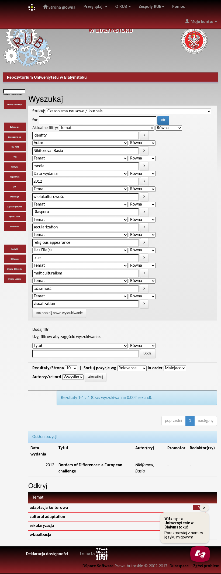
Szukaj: (38, 111)
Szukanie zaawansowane (13, 94)
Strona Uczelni (14, 279)
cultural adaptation (47, 517)
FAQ (14, 157)
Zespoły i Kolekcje (14, 105)
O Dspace (15, 259)
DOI (14, 187)
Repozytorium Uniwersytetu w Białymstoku (47, 77)
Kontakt (14, 249)
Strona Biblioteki (14, 269)
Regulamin (14, 177)
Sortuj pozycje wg (100, 368)
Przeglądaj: (94, 7)
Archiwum (14, 227)
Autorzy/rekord (46, 377)
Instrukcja (14, 197)
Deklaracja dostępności (47, 554)
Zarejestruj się (14, 137)
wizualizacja (40, 535)
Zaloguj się (14, 127)
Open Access (14, 217)
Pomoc (178, 7)
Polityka (14, 167)
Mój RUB (15, 147)
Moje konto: (201, 22)
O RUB (121, 7)
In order (155, 368)
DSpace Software (97, 566)
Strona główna (61, 7)
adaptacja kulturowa (49, 508)
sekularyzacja (42, 526)
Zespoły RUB (150, 7)
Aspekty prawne (14, 207)
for (35, 120)
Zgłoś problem (206, 566)
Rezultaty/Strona (48, 368)
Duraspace (179, 566)
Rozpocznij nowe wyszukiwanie (59, 313)
